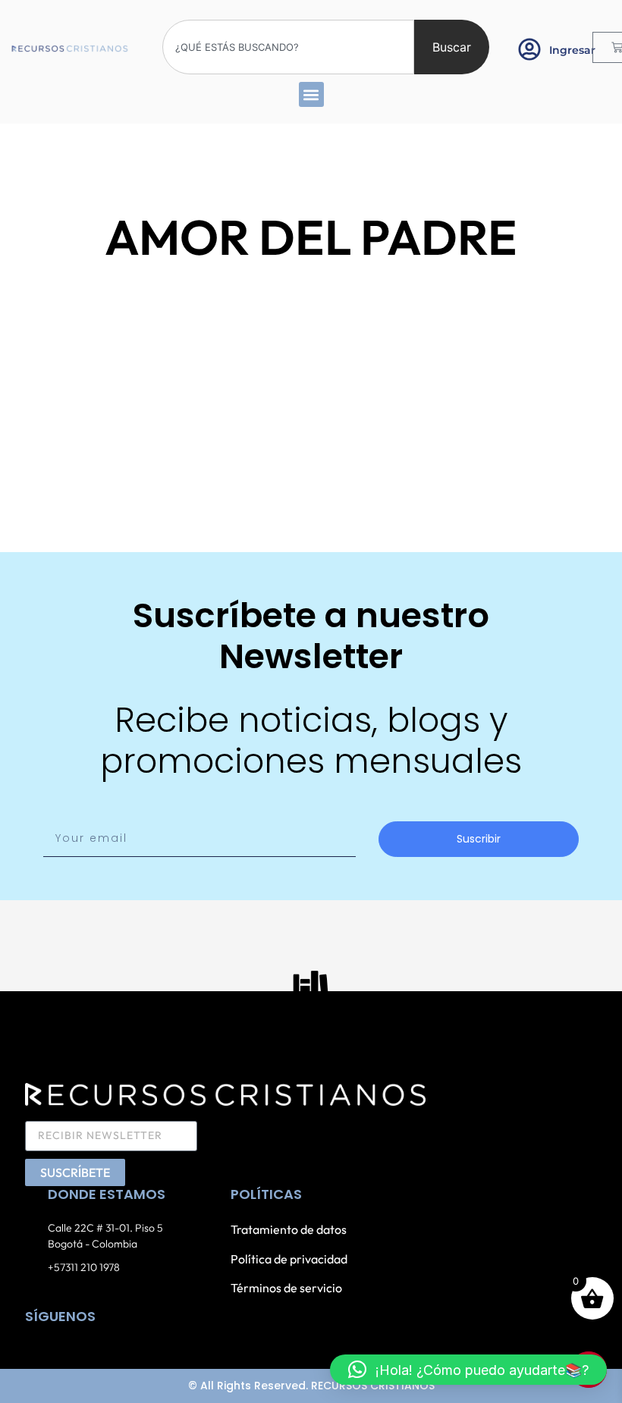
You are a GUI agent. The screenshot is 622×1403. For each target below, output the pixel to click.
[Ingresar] (529, 49)
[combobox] (288, 47)
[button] (311, 94)
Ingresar (572, 50)
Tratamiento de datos (289, 1229)
